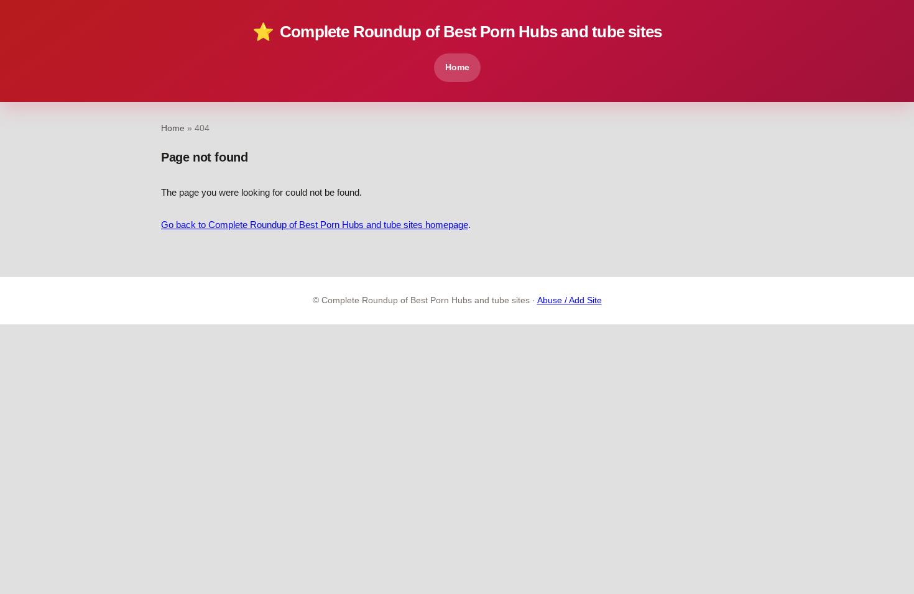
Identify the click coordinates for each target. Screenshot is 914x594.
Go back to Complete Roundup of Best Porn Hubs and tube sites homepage (314, 224)
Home (457, 67)
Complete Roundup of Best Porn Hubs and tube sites (457, 32)
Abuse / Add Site (569, 300)
